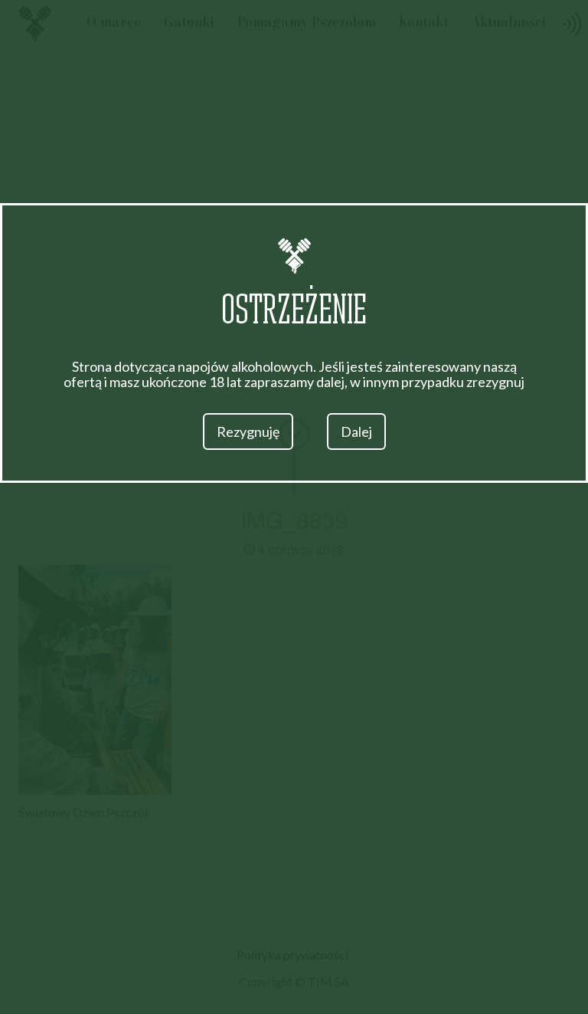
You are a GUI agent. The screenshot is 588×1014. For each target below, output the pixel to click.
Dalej (356, 431)
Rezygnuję (248, 431)
